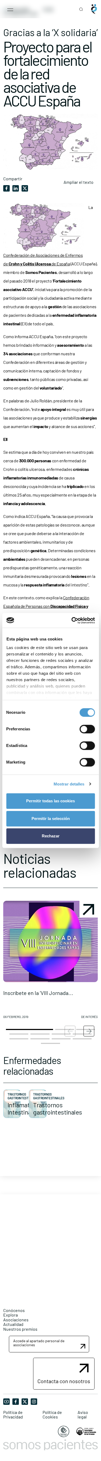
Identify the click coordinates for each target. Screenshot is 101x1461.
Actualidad (13, 1324)
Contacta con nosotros (63, 1381)
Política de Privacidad (13, 1414)
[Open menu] (10, 9)
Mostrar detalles (69, 784)
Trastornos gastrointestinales (23, 1096)
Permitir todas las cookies (50, 801)
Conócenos (14, 1310)
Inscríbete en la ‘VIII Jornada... (38, 993)
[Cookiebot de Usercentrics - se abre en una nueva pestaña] (72, 620)
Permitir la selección (51, 818)
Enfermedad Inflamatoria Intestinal (24, 1105)
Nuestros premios (20, 1329)
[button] (50, 962)
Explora (10, 1314)
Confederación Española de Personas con (46, 606)
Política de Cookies (52, 1414)
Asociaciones (16, 1319)
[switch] (87, 729)
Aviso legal (83, 1414)
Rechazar (51, 836)
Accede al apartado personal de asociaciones (38, 1342)
